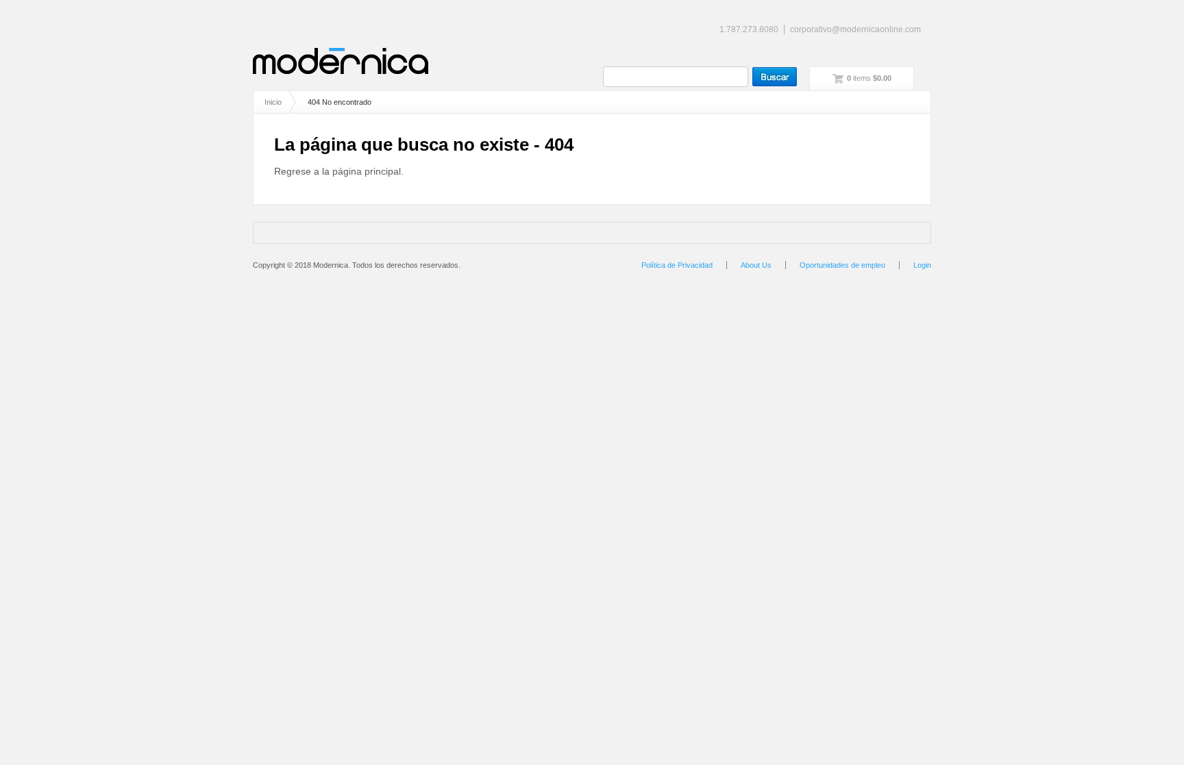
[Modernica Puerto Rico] (340, 61)
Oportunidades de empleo (842, 265)
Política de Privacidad (677, 265)
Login (922, 265)
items (869, 78)
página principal (366, 171)
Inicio (273, 102)
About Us (756, 265)
